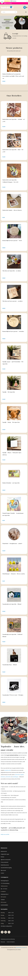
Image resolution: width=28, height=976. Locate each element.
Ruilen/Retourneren (5, 865)
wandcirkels (17, 774)
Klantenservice (4, 851)
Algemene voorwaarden (5, 859)
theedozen (3, 776)
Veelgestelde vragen (5, 854)
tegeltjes (22, 774)
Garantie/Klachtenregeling (6, 867)
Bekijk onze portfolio (5, 834)
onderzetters (8, 776)
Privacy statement (4, 862)
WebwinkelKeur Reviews (21, 947)
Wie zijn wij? (3, 941)
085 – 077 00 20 (4, 888)
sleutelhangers (15, 776)
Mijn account (3, 870)
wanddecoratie (8, 770)
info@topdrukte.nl (4, 894)
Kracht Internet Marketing (10, 939)
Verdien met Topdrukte (11, 941)
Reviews (2, 856)
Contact (2, 873)
